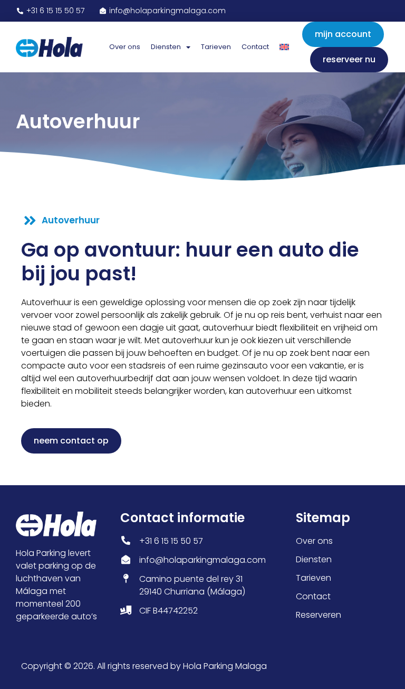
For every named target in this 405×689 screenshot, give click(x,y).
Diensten (166, 47)
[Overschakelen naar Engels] (284, 47)
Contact (255, 47)
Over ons (124, 47)
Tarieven (216, 47)
